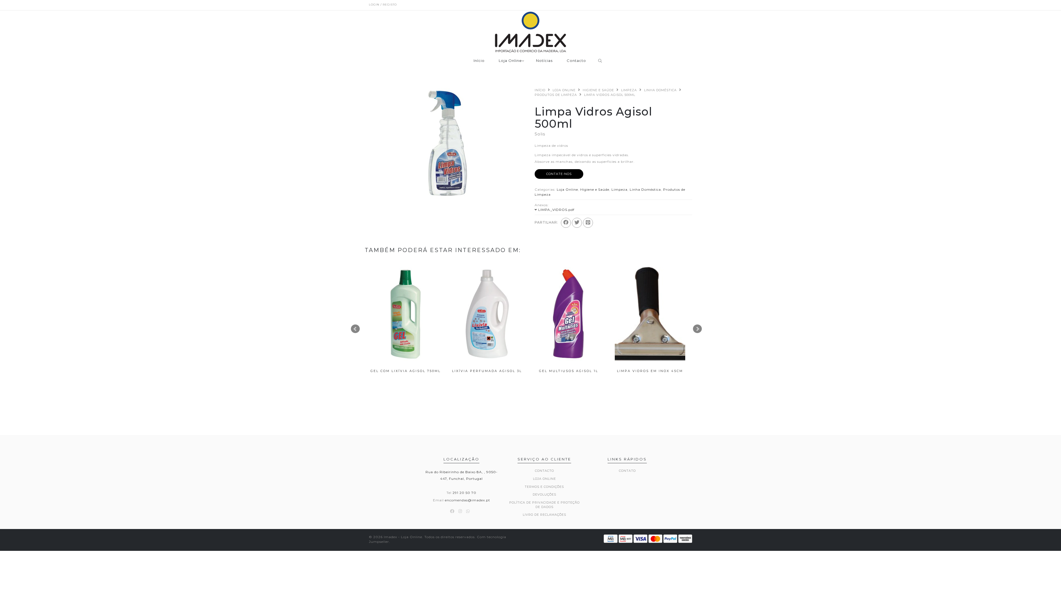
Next (697, 328)
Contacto (576, 61)
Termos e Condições (544, 487)
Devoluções (544, 494)
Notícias (544, 61)
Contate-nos (559, 174)
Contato (627, 471)
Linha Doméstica (660, 90)
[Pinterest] (588, 223)
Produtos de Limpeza (556, 95)
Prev (355, 328)
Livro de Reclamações (544, 515)
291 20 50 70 (464, 493)
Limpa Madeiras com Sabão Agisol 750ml (568, 373)
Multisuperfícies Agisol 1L (405, 371)
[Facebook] (566, 223)
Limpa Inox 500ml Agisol (487, 371)
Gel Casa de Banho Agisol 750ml (650, 373)
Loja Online (510, 61)
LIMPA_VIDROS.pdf (556, 210)
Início (479, 61)
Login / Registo (383, 4)
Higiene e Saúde (598, 90)
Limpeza (629, 90)
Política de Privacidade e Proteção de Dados (544, 505)
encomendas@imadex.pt (467, 500)
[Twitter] (577, 223)
